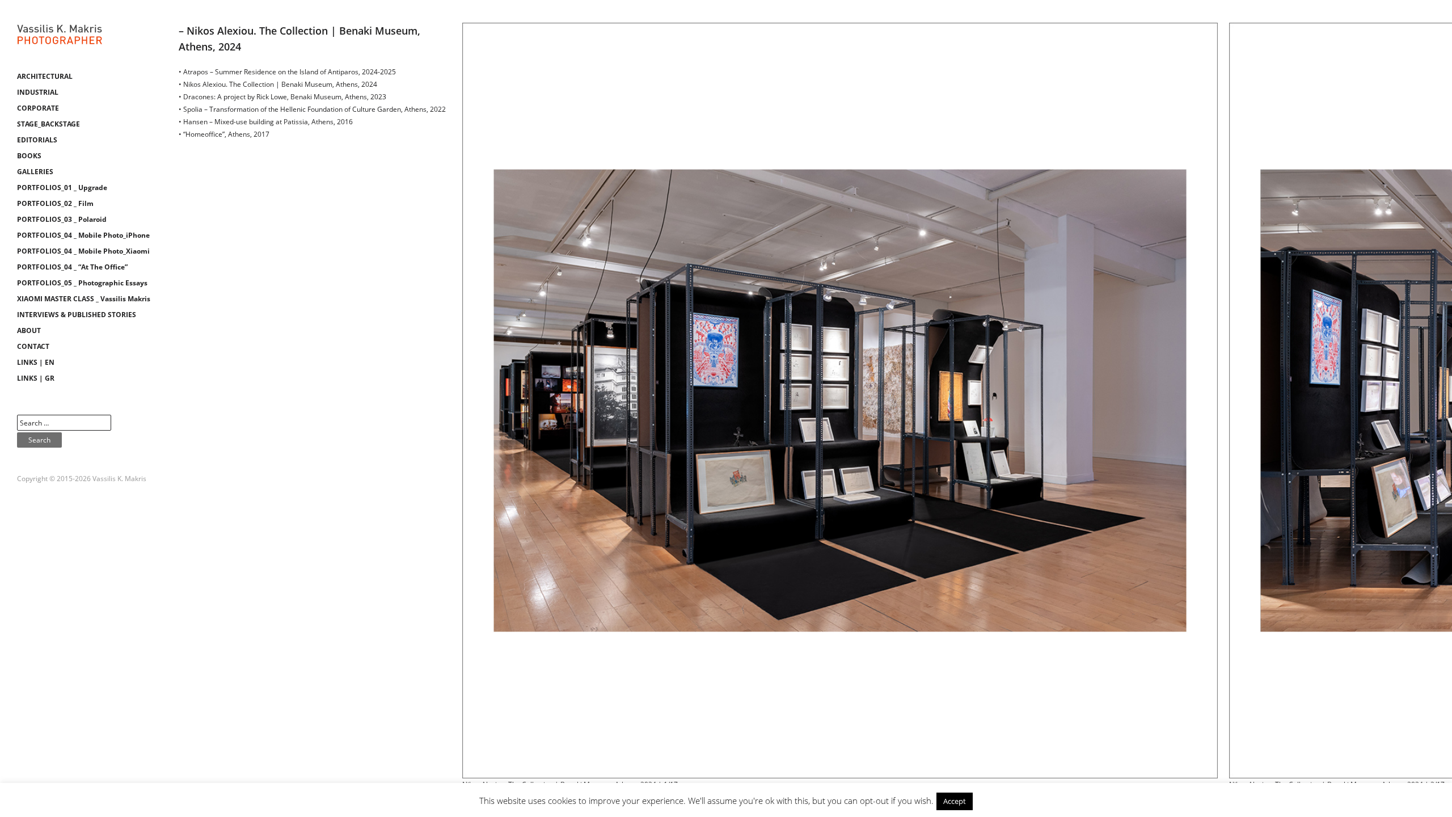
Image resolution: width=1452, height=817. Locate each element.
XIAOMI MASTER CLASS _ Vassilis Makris (83, 299)
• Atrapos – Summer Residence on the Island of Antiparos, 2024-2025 (287, 72)
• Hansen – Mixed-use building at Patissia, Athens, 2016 (266, 122)
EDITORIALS (37, 140)
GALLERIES (35, 171)
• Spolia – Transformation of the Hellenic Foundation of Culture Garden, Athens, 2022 (312, 109)
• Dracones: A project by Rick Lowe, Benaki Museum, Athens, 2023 (282, 97)
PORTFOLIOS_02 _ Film (55, 203)
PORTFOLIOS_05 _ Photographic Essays (82, 283)
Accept (954, 801)
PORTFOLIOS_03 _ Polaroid (62, 219)
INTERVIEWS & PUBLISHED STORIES (76, 314)
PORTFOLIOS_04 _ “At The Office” (72, 267)
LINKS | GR (35, 378)
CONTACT (33, 346)
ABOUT (29, 330)
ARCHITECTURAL (45, 76)
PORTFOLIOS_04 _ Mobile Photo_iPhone (83, 235)
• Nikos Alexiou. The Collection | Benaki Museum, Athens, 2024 (278, 84)
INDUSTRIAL (37, 92)
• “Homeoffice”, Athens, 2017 (224, 134)
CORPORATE (38, 108)
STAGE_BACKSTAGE (48, 124)
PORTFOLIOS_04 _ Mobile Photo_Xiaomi (83, 251)
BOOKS (29, 156)
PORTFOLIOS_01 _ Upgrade (62, 187)
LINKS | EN (35, 362)
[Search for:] (64, 423)
